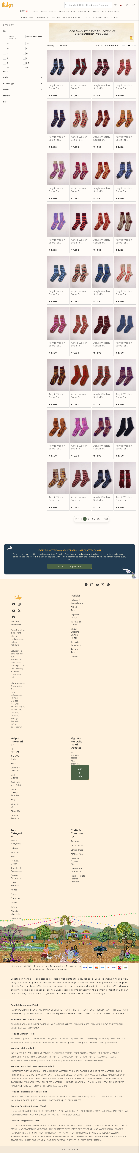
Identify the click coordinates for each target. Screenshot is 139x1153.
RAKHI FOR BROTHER (114, 1013)
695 (98, 519)
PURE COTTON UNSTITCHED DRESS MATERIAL (45, 1086)
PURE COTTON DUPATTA (92, 1111)
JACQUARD (52, 1039)
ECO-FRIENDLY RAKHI (100, 1010)
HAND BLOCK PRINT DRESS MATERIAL (54, 1078)
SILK (79, 1042)
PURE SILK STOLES (71, 1115)
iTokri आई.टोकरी (24, 966)
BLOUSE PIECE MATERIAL (90, 1140)
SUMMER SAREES (39, 1024)
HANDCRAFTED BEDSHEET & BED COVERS (70, 1129)
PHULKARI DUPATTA (68, 1111)
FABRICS (34, 11)
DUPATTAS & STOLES (110, 11)
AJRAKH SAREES (47, 1096)
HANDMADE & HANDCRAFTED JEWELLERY (97, 1133)
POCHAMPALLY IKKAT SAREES (47, 1100)
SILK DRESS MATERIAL (75, 1082)
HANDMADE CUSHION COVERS (108, 1129)
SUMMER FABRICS (20, 1024)
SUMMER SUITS (81, 1024)
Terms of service (73, 966)
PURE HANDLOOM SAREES (24, 1096)
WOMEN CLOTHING (66, 11)
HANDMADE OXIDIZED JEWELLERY (70, 1136)
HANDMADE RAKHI (20, 1010)
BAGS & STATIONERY (71, 18)
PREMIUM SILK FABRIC (50, 1060)
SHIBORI (37, 1042)
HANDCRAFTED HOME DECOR (32, 1129)
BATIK (28, 1042)
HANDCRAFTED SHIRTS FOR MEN (27, 1133)
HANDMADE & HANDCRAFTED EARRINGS (31, 1136)
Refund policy (40, 966)
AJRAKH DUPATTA (19, 1115)
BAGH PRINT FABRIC (62, 1053)
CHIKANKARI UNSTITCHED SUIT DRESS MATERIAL (99, 1078)
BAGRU (63, 1042)
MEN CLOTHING (83, 11)
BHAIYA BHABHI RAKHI (71, 1013)
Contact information (57, 969)
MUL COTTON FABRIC (108, 1053)
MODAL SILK (17, 1042)
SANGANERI (66, 1039)
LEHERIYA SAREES (72, 1100)
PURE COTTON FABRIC (85, 1053)
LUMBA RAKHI (51, 1013)
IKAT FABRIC (89, 1057)
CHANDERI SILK (117, 1039)
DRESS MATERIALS (48, 11)
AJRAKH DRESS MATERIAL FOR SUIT (60, 1071)
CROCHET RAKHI (62, 1010)
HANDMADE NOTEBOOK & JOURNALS (107, 1136)
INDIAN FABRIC (18, 1053)
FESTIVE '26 (97, 18)
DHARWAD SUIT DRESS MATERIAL (101, 1075)
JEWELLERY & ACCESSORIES (48, 18)
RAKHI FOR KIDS (34, 1013)
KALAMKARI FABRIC (106, 1057)
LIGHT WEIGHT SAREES (61, 1024)
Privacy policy (56, 966)
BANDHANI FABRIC (94, 1060)
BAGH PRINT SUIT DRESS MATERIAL (97, 1071)
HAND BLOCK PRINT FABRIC (45, 1057)
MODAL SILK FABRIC (73, 1060)
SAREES (96, 11)
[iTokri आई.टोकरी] (7, 5)
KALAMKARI (16, 1039)
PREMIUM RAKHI (80, 1010)
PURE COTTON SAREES (101, 1096)
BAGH (72, 1042)
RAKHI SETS (18, 1013)
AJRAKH (28, 1039)
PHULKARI (103, 1039)
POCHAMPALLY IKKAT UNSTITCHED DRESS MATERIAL (36, 1082)
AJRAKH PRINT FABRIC (39, 1053)
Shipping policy (36, 969)
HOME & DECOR (27, 18)
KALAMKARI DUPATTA (116, 1111)
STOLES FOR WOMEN (45, 1111)
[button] (133, 5)
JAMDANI (78, 1039)
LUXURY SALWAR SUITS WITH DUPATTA (30, 1125)
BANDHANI (39, 1039)
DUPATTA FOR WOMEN (22, 1111)
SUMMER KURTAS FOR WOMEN (106, 1024)
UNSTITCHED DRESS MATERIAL (26, 1071)
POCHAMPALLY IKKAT (94, 1042)
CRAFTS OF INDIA (111, 18)
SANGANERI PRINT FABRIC (24, 1060)
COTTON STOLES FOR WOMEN (45, 1115)
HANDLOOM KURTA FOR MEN (59, 1133)
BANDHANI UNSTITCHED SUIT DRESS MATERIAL (59, 1075)
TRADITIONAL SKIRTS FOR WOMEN (28, 1140)
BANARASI (112, 1042)
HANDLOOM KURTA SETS (63, 1125)
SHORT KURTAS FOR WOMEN (25, 1028)
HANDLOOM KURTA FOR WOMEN (94, 1125)
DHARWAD (90, 1039)
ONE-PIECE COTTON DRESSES (61, 1140)
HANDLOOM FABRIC (71, 1057)
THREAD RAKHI (120, 1010)
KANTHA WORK (50, 1042)
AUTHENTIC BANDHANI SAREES (72, 1096)
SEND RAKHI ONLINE (41, 1010)
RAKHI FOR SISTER (93, 1013)
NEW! (22, 11)
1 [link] (84, 519)
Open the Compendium (69, 566)
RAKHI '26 (86, 18)
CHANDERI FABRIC (20, 1057)
